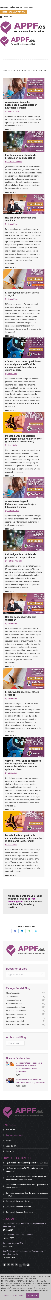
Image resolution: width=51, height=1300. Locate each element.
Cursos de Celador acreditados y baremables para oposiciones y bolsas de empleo (26, 1177)
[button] (5, 147)
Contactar (10, 1151)
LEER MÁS (9, 130)
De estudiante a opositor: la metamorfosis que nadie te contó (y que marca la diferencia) (23, 439)
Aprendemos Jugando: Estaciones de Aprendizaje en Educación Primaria (21, 105)
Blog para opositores (14, 1135)
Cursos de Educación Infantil (18, 1201)
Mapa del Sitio (11, 1146)
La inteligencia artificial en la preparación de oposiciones (20, 156)
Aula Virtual (10, 1130)
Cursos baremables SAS (13, 1243)
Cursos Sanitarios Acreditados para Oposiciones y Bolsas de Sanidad (27, 1186)
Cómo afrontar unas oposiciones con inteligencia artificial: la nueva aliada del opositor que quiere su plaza (23, 365)
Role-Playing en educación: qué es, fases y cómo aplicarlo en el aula (23, 1252)
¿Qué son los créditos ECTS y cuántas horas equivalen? (24, 1169)
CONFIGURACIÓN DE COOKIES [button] (13, 1296)
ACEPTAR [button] (32, 1295)
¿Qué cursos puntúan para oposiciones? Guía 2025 (27, 1163)
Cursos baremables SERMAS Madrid (18, 1235)
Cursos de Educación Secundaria (19, 1212)
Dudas (8, 1140)
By (12, 111)
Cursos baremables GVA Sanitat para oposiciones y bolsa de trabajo (24, 1225)
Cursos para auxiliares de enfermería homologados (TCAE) (27, 1194)
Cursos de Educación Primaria (18, 1207)
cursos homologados (21, 900)
